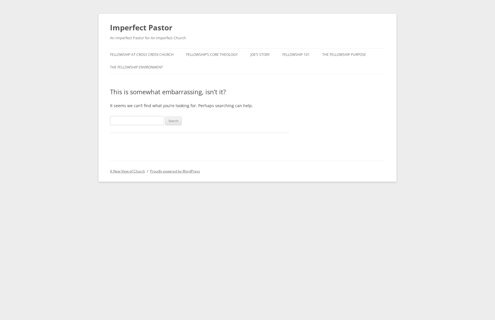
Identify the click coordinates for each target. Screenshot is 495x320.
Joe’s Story (260, 54)
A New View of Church (127, 171)
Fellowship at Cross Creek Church (142, 54)
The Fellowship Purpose (344, 54)
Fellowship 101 (296, 54)
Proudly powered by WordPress (175, 171)
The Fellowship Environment (136, 67)
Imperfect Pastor (141, 27)
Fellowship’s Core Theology (212, 54)
